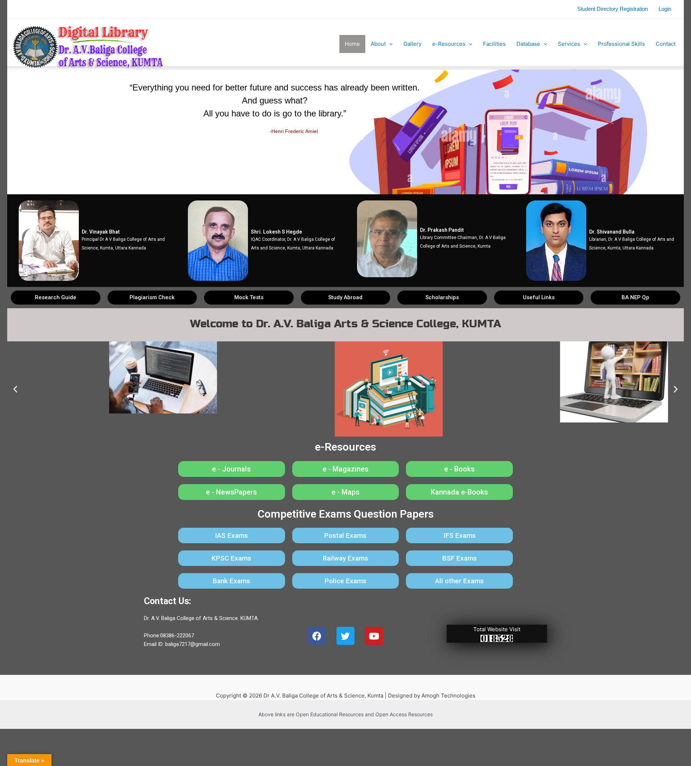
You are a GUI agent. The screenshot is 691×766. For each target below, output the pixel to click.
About (378, 43)
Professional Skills (621, 43)
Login (665, 9)
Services (569, 43)
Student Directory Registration (612, 9)
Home (352, 43)
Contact (666, 43)
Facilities (494, 43)
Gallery (412, 43)
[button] (55, 298)
